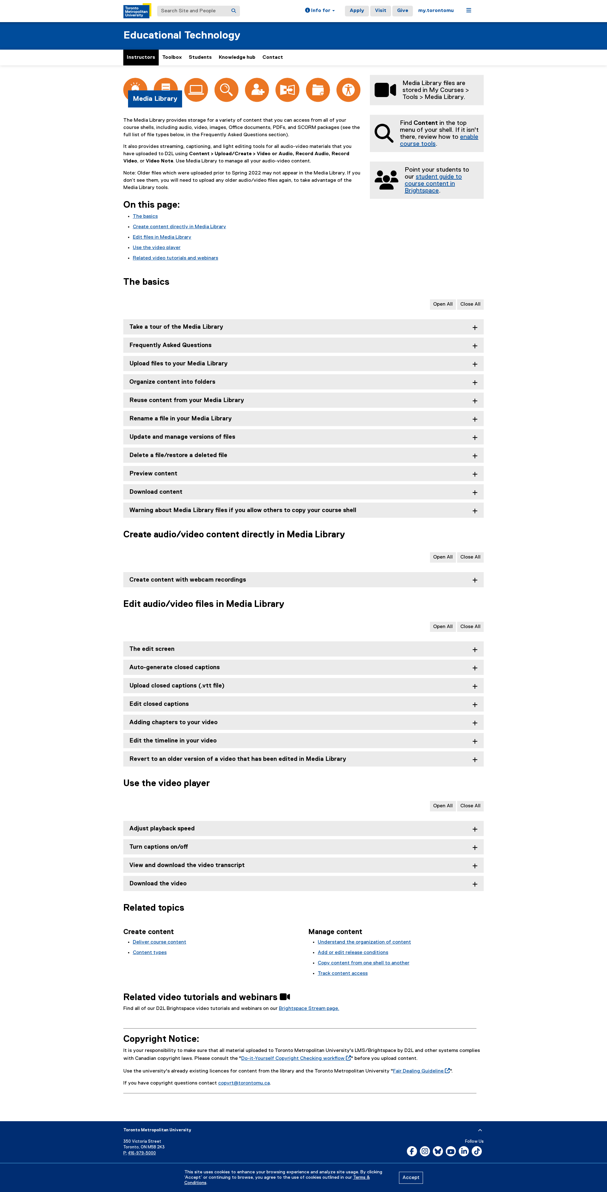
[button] (320, 11)
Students (200, 57)
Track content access (343, 973)
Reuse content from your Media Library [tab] (186, 400)
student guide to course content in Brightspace (433, 184)
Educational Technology (181, 35)
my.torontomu (436, 10)
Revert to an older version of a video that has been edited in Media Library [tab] (237, 759)
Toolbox (172, 57)
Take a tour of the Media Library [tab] (176, 327)
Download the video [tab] (158, 884)
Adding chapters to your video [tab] (173, 722)
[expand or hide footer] (480, 1130)
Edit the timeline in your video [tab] (173, 741)
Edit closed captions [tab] (159, 704)
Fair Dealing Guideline (420, 1071)
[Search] (233, 11)
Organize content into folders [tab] (172, 382)
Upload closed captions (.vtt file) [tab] (176, 686)
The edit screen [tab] (152, 649)
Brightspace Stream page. (309, 1008)
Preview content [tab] (153, 474)
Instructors (141, 57)
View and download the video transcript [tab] (187, 865)
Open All (443, 304)
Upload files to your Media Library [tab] (178, 364)
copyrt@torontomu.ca (244, 1083)
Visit (380, 10)
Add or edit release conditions (353, 952)
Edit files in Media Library (162, 237)
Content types (150, 952)
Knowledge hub (237, 57)
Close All (470, 304)
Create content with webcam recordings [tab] (187, 580)
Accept (411, 1177)
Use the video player (157, 247)
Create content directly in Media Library (179, 226)
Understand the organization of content (364, 942)
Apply (357, 10)
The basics (145, 216)
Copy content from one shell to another (363, 963)
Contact (272, 57)
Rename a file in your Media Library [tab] (180, 419)
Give (402, 10)
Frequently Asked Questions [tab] (170, 345)
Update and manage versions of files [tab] (182, 437)
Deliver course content (159, 942)
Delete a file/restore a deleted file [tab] (178, 455)
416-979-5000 (142, 1153)
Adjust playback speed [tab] (162, 829)
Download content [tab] (155, 492)
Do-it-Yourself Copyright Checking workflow (294, 1058)
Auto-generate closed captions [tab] (174, 667)
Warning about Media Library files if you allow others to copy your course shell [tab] (242, 510)
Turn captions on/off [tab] (158, 847)
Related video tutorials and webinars (175, 258)
